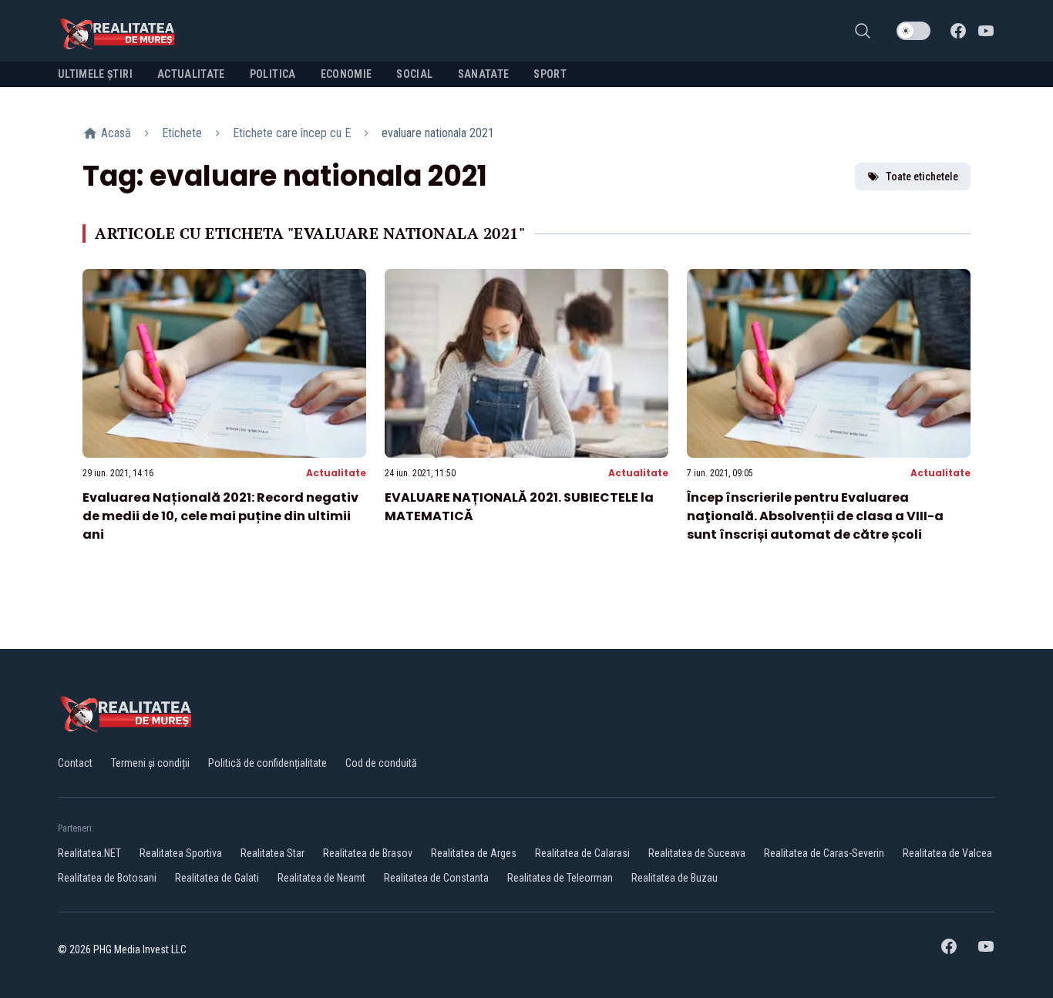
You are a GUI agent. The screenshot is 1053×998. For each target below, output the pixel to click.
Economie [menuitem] (346, 74)
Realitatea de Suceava (696, 853)
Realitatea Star (272, 853)
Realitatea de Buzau (674, 878)
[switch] (913, 31)
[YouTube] (986, 31)
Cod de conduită (381, 763)
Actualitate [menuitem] (191, 74)
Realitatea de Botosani (107, 878)
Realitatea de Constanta (436, 878)
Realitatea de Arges (473, 853)
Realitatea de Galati (217, 878)
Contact (75, 763)
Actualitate (336, 472)
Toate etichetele (922, 176)
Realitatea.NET (89, 853)
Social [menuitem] (414, 74)
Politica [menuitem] (273, 74)
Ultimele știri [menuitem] (95, 74)
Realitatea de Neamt (321, 878)
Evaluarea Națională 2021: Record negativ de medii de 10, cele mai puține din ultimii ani (220, 516)
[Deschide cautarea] (862, 30)
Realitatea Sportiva (181, 853)
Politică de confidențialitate (267, 763)
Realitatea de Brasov (367, 853)
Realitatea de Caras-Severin (824, 853)
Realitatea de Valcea (947, 853)
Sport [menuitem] (550, 74)
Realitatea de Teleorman (560, 878)
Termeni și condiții (150, 763)
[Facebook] (958, 31)
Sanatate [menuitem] (484, 74)
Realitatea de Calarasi (582, 853)
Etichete (182, 133)
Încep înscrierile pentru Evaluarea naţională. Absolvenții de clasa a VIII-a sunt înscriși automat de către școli (815, 516)
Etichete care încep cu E (292, 133)
